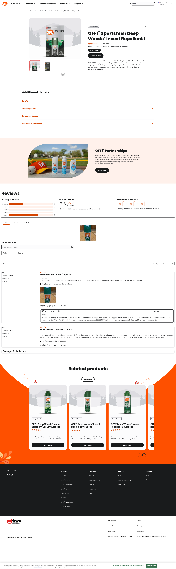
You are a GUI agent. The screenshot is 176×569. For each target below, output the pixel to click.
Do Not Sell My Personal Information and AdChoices (128, 565)
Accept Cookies (151, 565)
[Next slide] (144, 455)
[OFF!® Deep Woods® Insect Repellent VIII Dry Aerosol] (48, 400)
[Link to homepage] (7, 3)
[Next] (64, 74)
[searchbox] (142, 4)
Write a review (94, 50)
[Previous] (61, 74)
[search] (153, 4)
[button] (165, 3)
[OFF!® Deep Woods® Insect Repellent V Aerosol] (127, 400)
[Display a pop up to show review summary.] (43, 430)
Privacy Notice (38, 567)
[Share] (145, 26)
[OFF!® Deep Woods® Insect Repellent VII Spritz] (87, 400)
